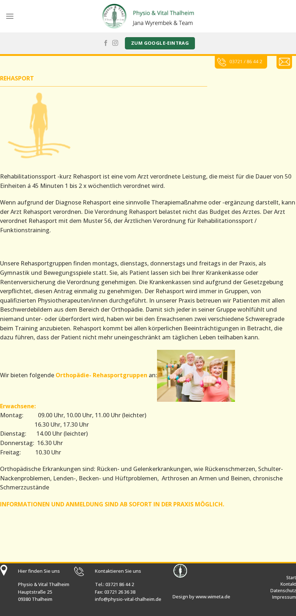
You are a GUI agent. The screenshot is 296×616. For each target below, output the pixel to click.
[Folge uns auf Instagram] (115, 43)
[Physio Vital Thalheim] (148, 16)
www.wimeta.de (213, 596)
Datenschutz (283, 591)
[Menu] (9, 16)
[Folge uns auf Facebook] (106, 43)
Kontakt (288, 584)
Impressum (284, 597)
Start (291, 578)
